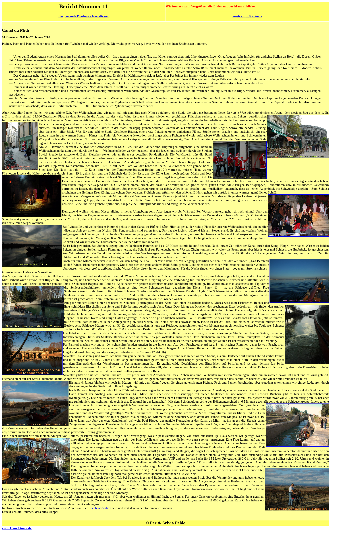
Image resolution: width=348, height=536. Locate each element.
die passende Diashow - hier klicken (84, 16)
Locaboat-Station (100, 508)
